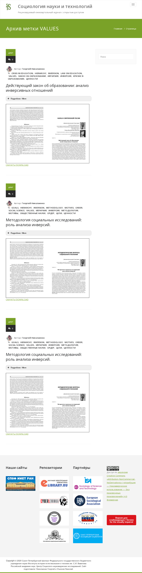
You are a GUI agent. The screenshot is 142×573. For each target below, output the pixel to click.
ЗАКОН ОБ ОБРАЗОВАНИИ (32, 76)
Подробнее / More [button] (18, 98)
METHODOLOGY (54, 207)
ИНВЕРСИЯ (65, 76)
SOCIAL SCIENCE (17, 210)
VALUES (12, 76)
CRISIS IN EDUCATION (22, 73)
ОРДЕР (50, 213)
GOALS (15, 207)
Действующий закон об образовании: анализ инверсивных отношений (47, 88)
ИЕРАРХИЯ (53, 76)
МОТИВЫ (13, 213)
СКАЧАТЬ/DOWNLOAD (17, 165)
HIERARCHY (40, 73)
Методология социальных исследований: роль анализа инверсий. (44, 222)
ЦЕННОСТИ (32, 78)
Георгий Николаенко (33, 68)
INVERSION (53, 73)
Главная (118, 28)
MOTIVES (69, 207)
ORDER (78, 207)
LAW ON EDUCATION (71, 73)
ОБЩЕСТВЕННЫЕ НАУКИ (32, 213)
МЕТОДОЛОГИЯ (69, 210)
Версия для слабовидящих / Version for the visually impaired (121, 520)
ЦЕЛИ (59, 213)
